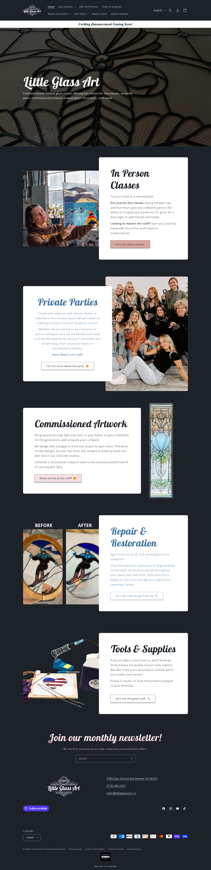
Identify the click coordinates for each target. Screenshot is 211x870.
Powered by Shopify (55, 849)
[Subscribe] (131, 758)
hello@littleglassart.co (121, 793)
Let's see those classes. (130, 244)
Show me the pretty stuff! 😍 (58, 478)
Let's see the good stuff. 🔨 (132, 698)
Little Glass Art (38, 849)
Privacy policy (75, 849)
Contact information (95, 849)
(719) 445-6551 (116, 786)
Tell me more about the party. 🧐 (67, 366)
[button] (67, 6)
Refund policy (134, 849)
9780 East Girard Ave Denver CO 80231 (132, 778)
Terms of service (116, 849)
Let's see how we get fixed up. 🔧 (136, 595)
